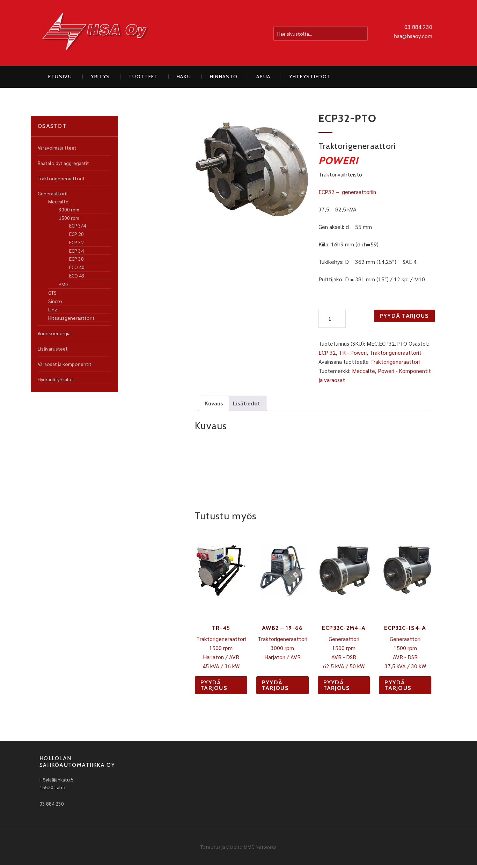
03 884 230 (418, 26)
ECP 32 (327, 352)
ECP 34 (76, 250)
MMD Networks (260, 847)
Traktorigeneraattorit (395, 352)
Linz (52, 309)
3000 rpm (69, 209)
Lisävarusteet (53, 348)
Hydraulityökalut (55, 379)
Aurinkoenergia (54, 333)
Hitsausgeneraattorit (71, 318)
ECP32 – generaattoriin (347, 191)
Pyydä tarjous (404, 315)
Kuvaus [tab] (214, 403)
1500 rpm (69, 218)
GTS (52, 292)
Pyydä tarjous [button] (213, 685)
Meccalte (363, 370)
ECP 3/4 (77, 225)
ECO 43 (77, 275)
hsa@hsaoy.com (413, 35)
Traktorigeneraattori (395, 361)
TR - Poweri (353, 352)
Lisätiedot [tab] (246, 403)
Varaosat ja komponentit (64, 364)
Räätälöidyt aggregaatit (63, 163)
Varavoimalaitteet (57, 147)
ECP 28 (76, 234)
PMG (63, 284)
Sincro (55, 301)
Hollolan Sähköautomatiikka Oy (95, 33)
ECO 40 (77, 267)
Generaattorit (53, 193)
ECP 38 (76, 258)
